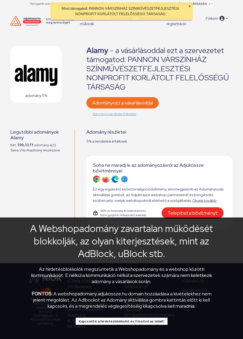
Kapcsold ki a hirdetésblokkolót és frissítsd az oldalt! (121, 321)
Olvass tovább (204, 200)
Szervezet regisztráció (176, 21)
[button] (217, 18)
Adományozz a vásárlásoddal (122, 103)
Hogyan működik (87, 21)
